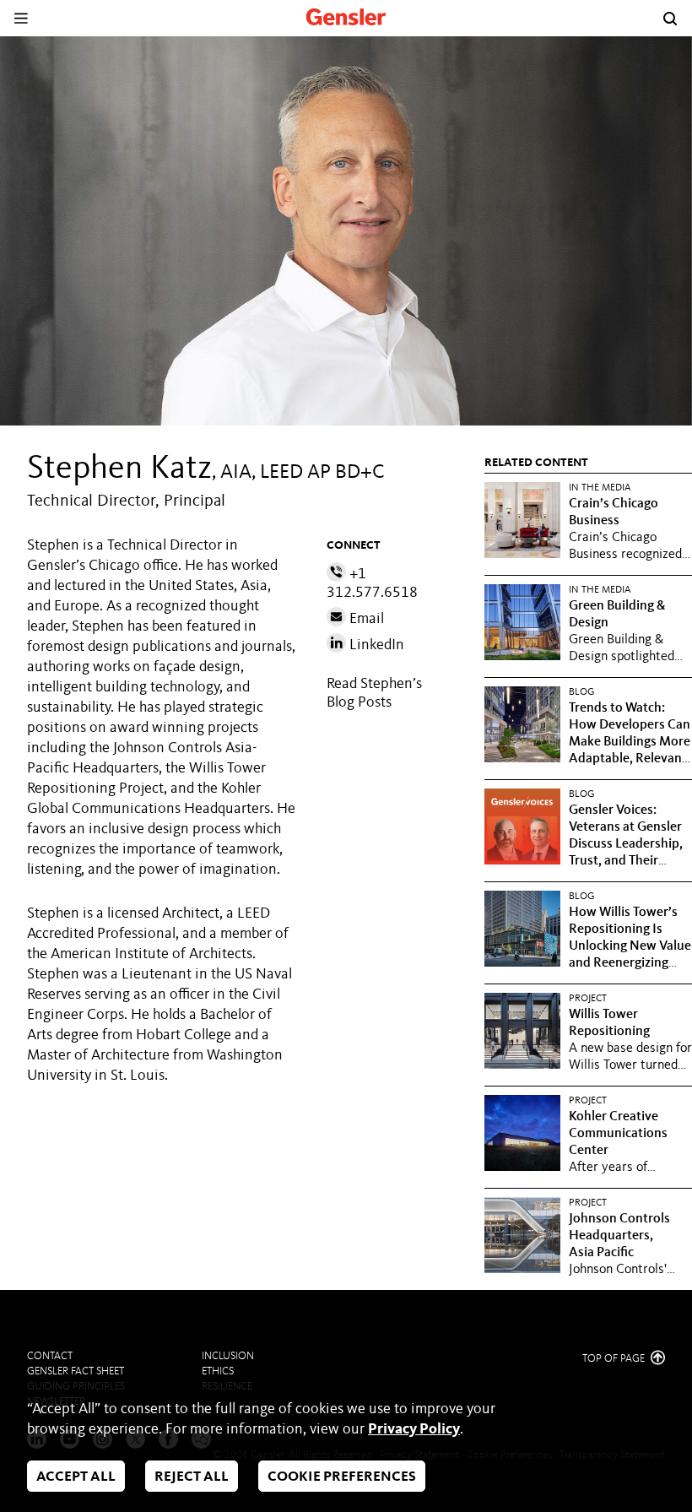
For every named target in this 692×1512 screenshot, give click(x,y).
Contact (50, 1356)
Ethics (218, 1371)
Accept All (76, 1477)
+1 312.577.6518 (372, 583)
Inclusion (228, 1356)
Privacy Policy (414, 1429)
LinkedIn (375, 645)
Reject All (191, 1477)
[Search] (670, 18)
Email (365, 618)
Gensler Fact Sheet (75, 1371)
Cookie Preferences (342, 1477)
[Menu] (20, 18)
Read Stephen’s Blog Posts (374, 693)
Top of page (614, 1358)
